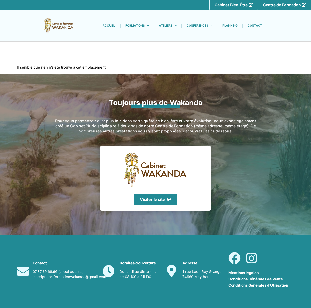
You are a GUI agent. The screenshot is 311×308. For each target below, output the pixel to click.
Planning (230, 25)
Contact (255, 25)
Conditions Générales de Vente (255, 279)
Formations (135, 25)
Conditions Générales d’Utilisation (258, 285)
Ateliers (166, 25)
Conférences (197, 25)
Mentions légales (243, 273)
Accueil (109, 25)
